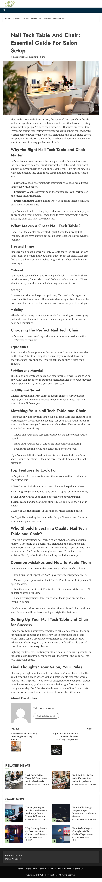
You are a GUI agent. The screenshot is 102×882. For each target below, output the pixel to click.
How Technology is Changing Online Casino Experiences (82, 831)
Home (20, 868)
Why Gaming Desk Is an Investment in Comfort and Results (36, 831)
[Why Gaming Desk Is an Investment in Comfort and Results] (14, 834)
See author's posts (46, 716)
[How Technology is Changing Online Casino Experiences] (61, 834)
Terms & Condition (47, 868)
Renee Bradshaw (82, 820)
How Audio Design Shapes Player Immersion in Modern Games (84, 812)
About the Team (64, 868)
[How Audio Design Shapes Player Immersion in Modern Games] (61, 813)
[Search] (4, 10)
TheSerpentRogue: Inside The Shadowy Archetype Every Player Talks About (36, 812)
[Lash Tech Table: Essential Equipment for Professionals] (14, 780)
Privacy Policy (31, 868)
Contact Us (78, 868)
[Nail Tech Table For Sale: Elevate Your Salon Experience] (61, 780)
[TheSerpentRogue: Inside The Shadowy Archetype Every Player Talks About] (14, 813)
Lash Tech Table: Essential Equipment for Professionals (36, 778)
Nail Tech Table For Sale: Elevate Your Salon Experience (82, 778)
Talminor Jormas (20, 57)
